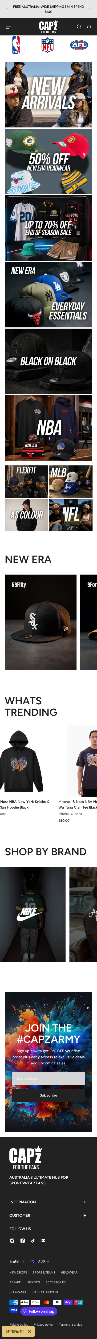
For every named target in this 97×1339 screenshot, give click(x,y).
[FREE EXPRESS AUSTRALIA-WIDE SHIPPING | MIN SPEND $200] (48, 9)
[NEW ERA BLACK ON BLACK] (48, 361)
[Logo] (48, 26)
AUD (41, 1261)
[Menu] (8, 27)
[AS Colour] (26, 515)
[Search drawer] (79, 27)
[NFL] (71, 515)
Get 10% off (15, 1331)
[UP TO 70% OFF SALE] (48, 228)
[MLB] (71, 481)
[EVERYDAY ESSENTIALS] (48, 294)
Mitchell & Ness (69, 814)
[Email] (43, 1240)
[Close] (29, 1331)
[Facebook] (22, 1240)
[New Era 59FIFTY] (41, 622)
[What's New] (48, 94)
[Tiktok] (33, 1240)
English (14, 1261)
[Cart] (88, 27)
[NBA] (48, 428)
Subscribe (48, 1095)
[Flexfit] (26, 481)
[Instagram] (12, 1240)
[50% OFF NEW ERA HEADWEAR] (48, 161)
